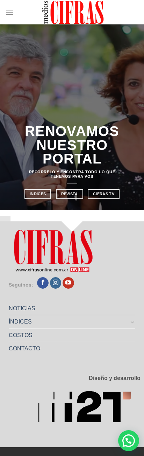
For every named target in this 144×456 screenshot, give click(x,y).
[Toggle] (133, 322)
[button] (128, 440)
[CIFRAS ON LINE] (73, 12)
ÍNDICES (20, 322)
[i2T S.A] (89, 409)
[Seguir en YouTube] (68, 283)
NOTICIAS (22, 308)
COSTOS (21, 335)
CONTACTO (24, 348)
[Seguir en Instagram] (56, 283)
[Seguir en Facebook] (43, 283)
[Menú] (9, 12)
